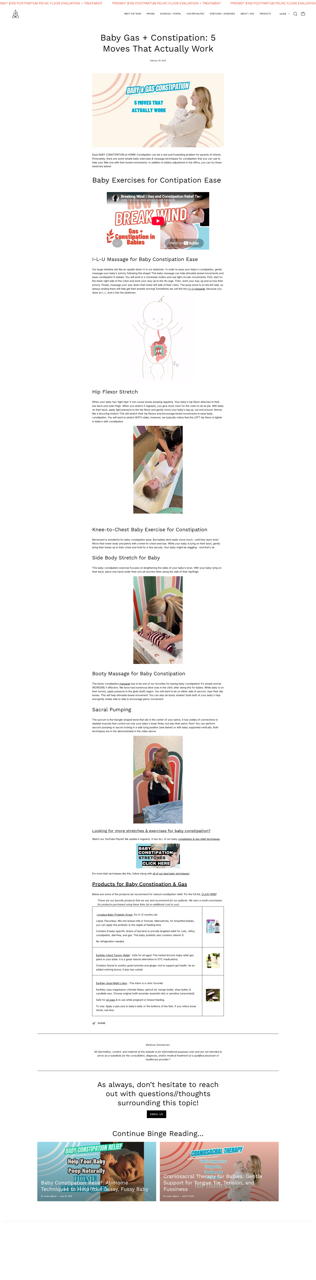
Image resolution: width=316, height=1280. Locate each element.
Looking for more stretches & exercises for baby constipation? (151, 830)
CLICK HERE (209, 894)
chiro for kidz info (97, 1233)
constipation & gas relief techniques (199, 839)
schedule (42, 1254)
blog (238, 1249)
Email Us (156, 1114)
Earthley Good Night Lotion (111, 983)
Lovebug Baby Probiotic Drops (114, 914)
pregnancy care (46, 1233)
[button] (195, 14)
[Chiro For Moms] (15, 13)
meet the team (45, 1244)
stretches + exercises (99, 1238)
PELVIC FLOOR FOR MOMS (153, 1233)
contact (41, 1249)
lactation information (198, 1233)
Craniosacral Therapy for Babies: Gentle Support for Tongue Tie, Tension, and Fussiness (212, 1182)
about (40, 1238)
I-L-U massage (196, 288)
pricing (91, 1249)
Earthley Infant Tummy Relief (113, 955)
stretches (241, 1244)
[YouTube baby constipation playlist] (158, 867)
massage (124, 683)
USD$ (283, 13)
